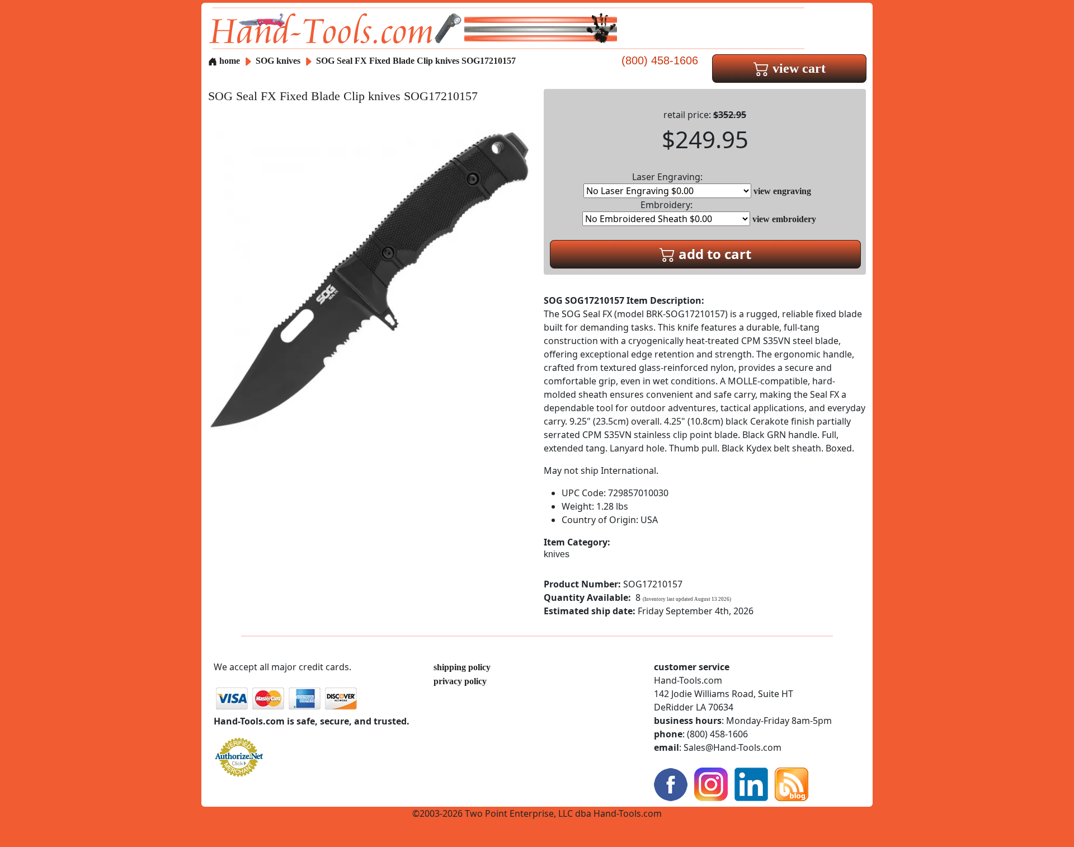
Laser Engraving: (667, 177)
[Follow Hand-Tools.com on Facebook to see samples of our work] (670, 783)
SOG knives (278, 60)
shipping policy (462, 667)
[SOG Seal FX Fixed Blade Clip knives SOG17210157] (369, 279)
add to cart (713, 253)
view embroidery (784, 219)
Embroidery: (666, 205)
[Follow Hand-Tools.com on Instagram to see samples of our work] (711, 783)
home (228, 60)
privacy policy (460, 681)
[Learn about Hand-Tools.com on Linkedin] (751, 783)
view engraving (782, 191)
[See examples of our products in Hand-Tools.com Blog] (791, 783)
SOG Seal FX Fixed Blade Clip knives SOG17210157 (416, 60)
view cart (797, 68)
